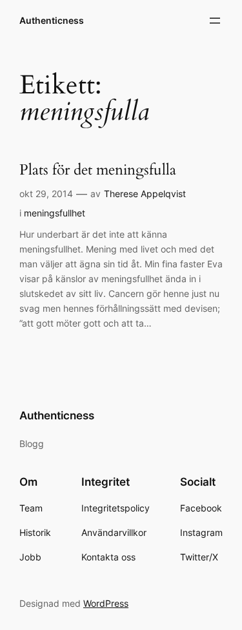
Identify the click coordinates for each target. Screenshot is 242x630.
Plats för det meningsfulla (97, 170)
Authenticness (51, 20)
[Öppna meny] (215, 20)
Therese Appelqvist (145, 193)
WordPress (105, 603)
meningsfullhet (54, 212)
